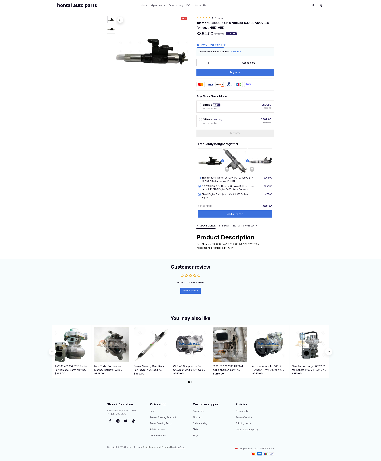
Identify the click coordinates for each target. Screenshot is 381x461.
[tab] (189, 382)
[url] (179, 447)
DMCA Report (267, 448)
